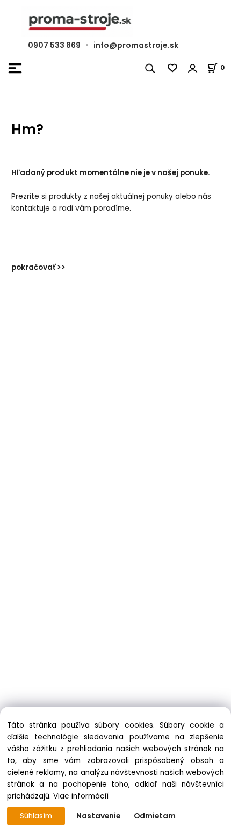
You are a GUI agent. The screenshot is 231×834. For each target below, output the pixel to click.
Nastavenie (98, 816)
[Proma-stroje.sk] (115, 21)
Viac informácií (81, 796)
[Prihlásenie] (192, 68)
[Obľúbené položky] (173, 68)
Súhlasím (36, 816)
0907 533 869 (54, 45)
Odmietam (155, 816)
